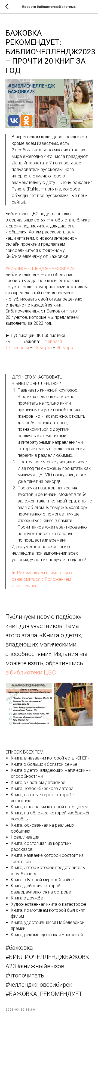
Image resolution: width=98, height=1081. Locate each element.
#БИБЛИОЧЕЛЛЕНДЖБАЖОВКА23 (39, 268)
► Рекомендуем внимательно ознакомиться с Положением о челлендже (42, 579)
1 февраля (51, 341)
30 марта (66, 347)
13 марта (43, 347)
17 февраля (17, 347)
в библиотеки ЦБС (30, 672)
